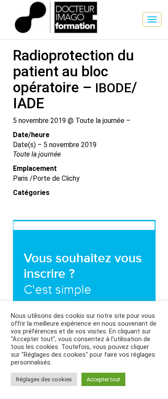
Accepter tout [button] (103, 379)
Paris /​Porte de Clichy (46, 178)
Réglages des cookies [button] (44, 379)
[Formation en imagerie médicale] (6, 6)
